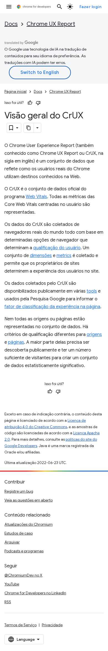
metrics (63, 255)
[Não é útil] (38, 103)
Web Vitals (36, 196)
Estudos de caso (18, 533)
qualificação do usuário (57, 248)
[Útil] (30, 103)
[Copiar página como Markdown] (29, 128)
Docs (11, 24)
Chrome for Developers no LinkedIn (35, 592)
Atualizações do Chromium (28, 524)
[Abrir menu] (8, 6)
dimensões (41, 255)
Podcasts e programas (23, 550)
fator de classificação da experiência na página (52, 307)
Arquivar (12, 542)
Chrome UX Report (51, 24)
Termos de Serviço (20, 625)
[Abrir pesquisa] (59, 6)
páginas (16, 342)
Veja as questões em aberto (28, 500)
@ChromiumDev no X (23, 575)
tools (92, 291)
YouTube (11, 584)
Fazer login (90, 6)
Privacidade (52, 625)
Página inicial (15, 91)
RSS (7, 601)
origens (94, 334)
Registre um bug (18, 491)
